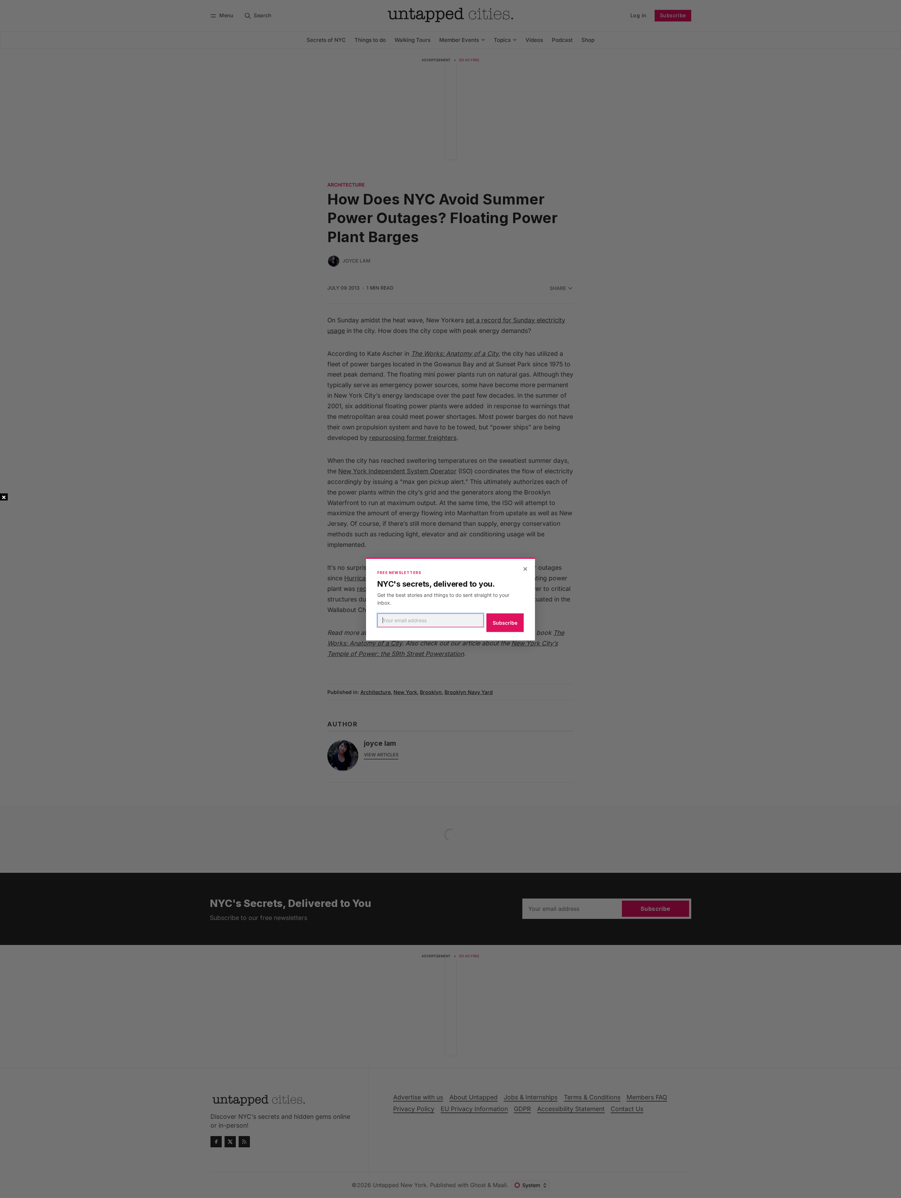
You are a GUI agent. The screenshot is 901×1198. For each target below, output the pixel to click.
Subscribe (505, 623)
